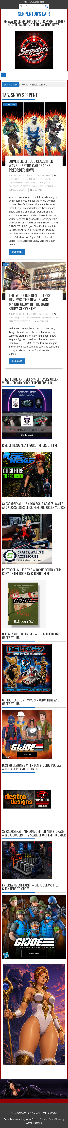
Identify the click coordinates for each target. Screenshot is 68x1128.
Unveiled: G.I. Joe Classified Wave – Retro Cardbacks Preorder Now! (31, 165)
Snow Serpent (36, 186)
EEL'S (23, 179)
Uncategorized (9, 104)
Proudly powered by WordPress (20, 1119)
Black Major (15, 317)
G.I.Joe (6, 264)
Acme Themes (34, 1122)
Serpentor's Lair (34, 13)
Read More (17, 251)
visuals (22, 189)
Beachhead (14, 179)
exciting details (35, 179)
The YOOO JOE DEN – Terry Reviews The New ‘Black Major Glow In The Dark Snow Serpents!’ (30, 301)
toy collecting (22, 321)
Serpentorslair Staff (39, 175)
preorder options (35, 182)
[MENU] (3, 75)
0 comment (38, 189)
